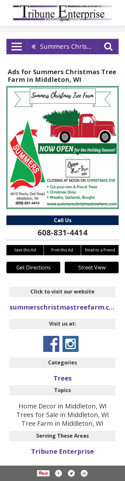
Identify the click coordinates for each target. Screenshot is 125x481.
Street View (91, 267)
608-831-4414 (63, 232)
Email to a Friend (100, 250)
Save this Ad (25, 250)
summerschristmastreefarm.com (62, 307)
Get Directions (33, 267)
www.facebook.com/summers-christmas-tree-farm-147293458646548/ (51, 344)
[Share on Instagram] (84, 473)
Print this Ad (62, 250)
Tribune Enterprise (62, 451)
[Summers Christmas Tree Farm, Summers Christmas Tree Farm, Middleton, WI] (62, 147)
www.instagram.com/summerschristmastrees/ (71, 344)
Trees (63, 378)
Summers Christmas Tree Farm (69, 46)
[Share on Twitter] (71, 473)
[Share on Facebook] (58, 473)
